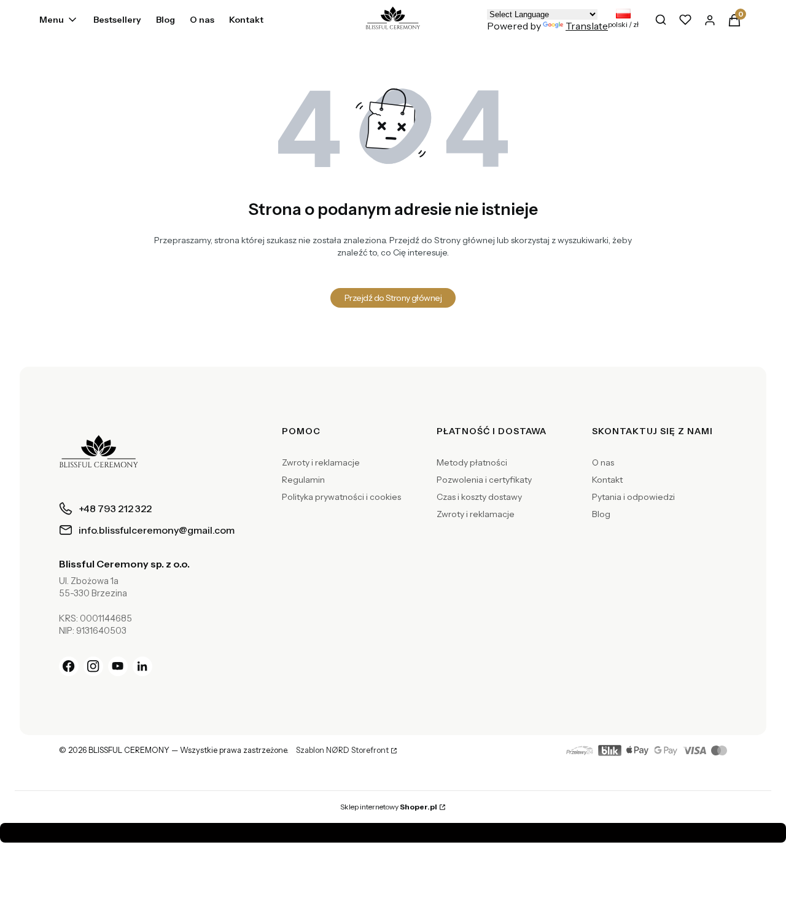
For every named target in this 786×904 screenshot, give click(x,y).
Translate (587, 26)
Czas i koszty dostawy (479, 496)
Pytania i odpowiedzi (633, 496)
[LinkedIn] (142, 666)
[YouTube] (118, 666)
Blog (601, 514)
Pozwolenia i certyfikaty (484, 479)
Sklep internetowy (388, 806)
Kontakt (607, 479)
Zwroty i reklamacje (321, 462)
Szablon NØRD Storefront (342, 750)
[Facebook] (69, 666)
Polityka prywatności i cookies (341, 496)
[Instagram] (93, 666)
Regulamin (303, 479)
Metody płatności (472, 462)
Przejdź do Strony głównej (393, 297)
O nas (603, 462)
